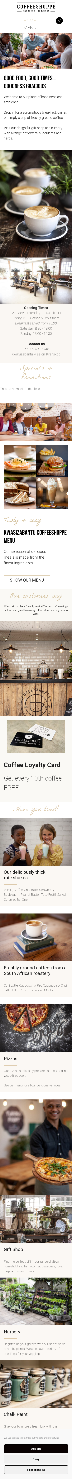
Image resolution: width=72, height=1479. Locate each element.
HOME (30, 20)
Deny (36, 1459)
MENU (29, 27)
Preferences (36, 1470)
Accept (36, 1448)
